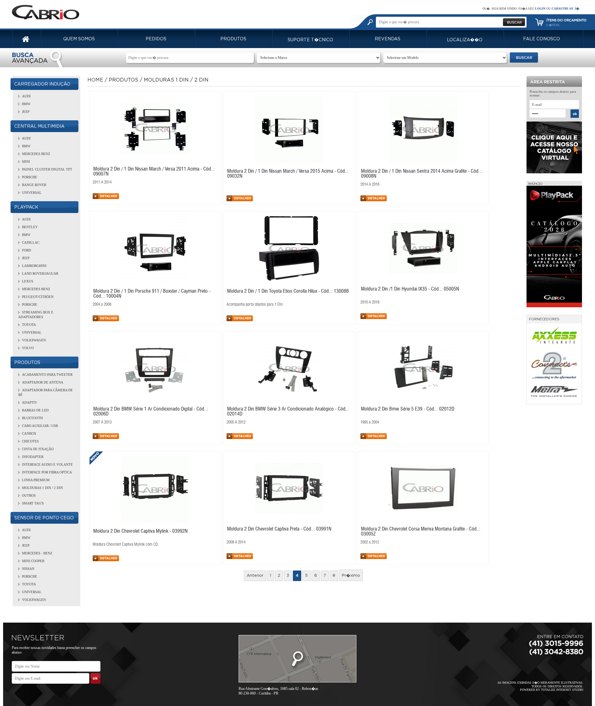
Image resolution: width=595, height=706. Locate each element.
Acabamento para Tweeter (47, 374)
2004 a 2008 (102, 305)
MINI (26, 161)
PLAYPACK (26, 207)
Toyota (29, 324)
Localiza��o (465, 40)
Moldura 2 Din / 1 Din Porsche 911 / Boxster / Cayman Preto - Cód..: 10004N (151, 294)
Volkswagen (34, 340)
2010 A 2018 (369, 302)
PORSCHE (29, 177)
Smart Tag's (33, 503)
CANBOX (29, 433)
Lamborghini (34, 266)
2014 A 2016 (369, 185)
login (540, 8)
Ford (26, 250)
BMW (26, 104)
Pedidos (156, 39)
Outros (29, 495)
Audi (26, 96)
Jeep (25, 111)
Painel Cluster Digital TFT (47, 169)
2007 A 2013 (102, 422)
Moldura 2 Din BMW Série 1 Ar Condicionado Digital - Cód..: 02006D (150, 411)
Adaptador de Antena (42, 382)
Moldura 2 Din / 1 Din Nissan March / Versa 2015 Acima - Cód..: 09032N (288, 174)
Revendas (387, 39)
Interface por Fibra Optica (47, 472)
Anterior (255, 576)
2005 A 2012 (236, 422)
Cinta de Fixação (38, 449)
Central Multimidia (39, 126)
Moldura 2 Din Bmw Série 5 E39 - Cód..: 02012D (407, 408)
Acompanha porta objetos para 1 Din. (255, 305)
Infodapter (32, 457)
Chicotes (30, 441)
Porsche (29, 304)
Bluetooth (32, 418)
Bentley (30, 227)
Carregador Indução (42, 84)
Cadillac (30, 242)
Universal (32, 192)
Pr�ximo (351, 576)
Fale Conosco (541, 39)
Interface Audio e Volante (47, 464)
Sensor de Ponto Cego (44, 518)
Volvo (28, 348)
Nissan (28, 569)
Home (95, 80)
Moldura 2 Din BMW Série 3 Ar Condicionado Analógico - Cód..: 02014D (288, 411)
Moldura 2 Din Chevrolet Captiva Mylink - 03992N (140, 531)
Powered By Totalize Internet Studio (551, 689)
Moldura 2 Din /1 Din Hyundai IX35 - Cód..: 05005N (410, 288)
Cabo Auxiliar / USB (40, 426)
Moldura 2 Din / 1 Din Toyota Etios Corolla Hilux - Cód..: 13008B (288, 291)
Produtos (233, 39)
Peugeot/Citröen (38, 297)
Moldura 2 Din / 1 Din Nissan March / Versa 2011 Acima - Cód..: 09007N (154, 171)
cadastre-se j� (565, 8)
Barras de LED (35, 410)
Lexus (27, 281)
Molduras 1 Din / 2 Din (42, 488)
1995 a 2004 (369, 422)
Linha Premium (36, 480)
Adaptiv (29, 402)
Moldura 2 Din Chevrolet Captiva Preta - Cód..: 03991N (279, 528)
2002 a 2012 (369, 542)
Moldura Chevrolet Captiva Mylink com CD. (126, 545)
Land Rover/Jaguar (40, 273)
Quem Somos (79, 39)
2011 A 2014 (102, 182)
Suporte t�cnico (310, 40)
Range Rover (34, 185)
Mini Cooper (33, 561)
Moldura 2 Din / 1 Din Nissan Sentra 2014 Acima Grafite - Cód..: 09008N (421, 174)
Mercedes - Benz (37, 553)
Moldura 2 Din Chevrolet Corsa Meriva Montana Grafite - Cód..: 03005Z (420, 531)
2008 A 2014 (236, 542)
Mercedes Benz (36, 154)
